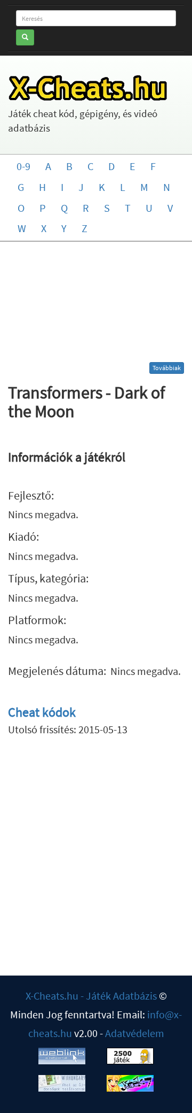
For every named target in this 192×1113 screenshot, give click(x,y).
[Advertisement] (96, 305)
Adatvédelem (134, 1033)
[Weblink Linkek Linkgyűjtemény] (62, 1054)
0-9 (23, 166)
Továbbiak (167, 368)
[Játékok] (130, 1054)
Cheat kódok (42, 712)
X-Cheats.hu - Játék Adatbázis (91, 995)
